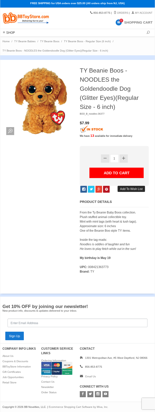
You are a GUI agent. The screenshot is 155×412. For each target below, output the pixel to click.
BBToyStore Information (16, 366)
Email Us (90, 376)
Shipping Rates (50, 365)
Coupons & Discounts (15, 361)
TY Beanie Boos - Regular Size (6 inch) (87, 41)
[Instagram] (98, 394)
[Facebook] (83, 394)
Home (6, 41)
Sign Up (14, 336)
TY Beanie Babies (25, 41)
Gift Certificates (11, 371)
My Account (143, 12)
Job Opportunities (13, 377)
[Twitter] (90, 394)
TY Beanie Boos (49, 41)
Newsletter (47, 387)
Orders (122, 12)
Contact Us (47, 381)
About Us (7, 355)
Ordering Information (53, 360)
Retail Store (9, 382)
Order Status (49, 392)
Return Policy (49, 371)
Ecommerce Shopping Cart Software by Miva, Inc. (78, 406)
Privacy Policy (49, 376)
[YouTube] (105, 394)
